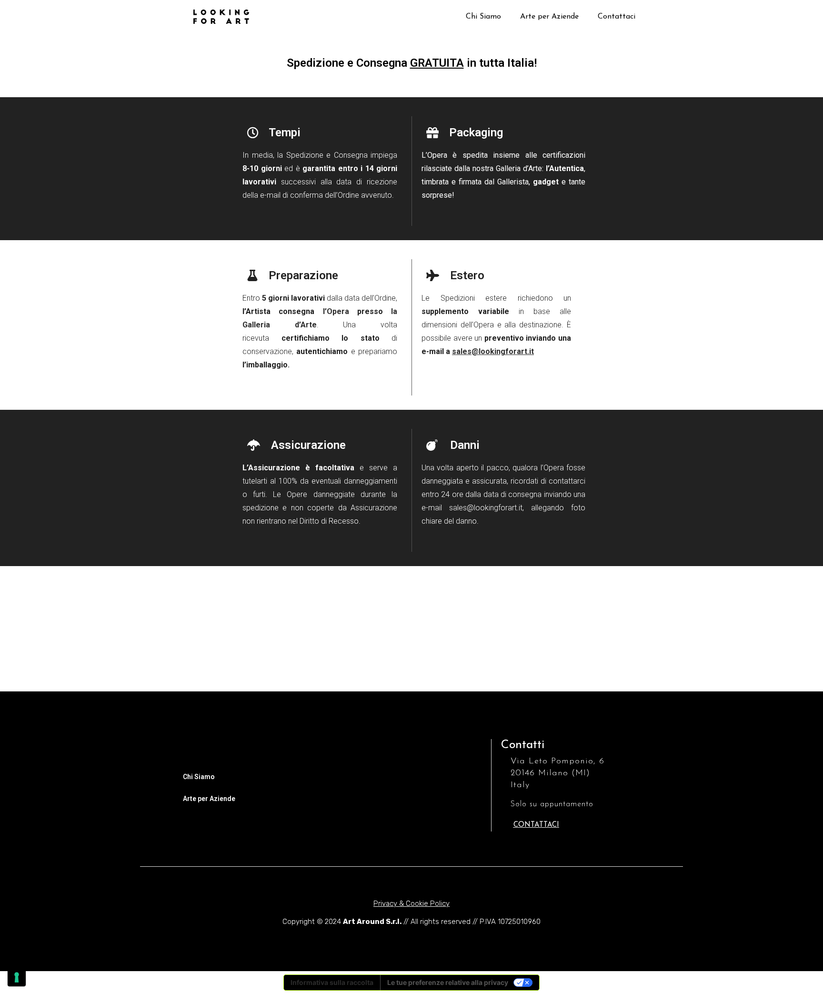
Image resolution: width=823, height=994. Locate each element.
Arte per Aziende (549, 16)
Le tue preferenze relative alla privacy (447, 982)
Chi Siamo (483, 16)
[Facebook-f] (216, 681)
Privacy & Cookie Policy (411, 903)
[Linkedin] (182, 681)
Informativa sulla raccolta (332, 982)
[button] (536, 825)
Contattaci (616, 16)
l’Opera (336, 311)
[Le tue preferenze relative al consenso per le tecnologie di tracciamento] (17, 977)
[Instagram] (149, 681)
